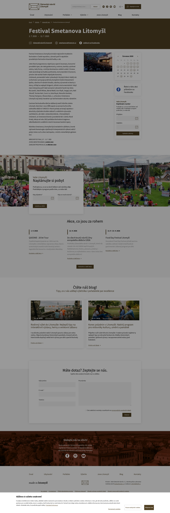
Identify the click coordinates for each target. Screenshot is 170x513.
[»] (138, 56)
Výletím (37, 22)
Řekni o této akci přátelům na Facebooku (131, 89)
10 (131, 67)
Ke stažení (44, 491)
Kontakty (135, 15)
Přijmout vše (149, 507)
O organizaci (52, 491)
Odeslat (126, 415)
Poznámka (82, 381)
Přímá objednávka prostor (65, 491)
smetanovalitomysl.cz (67, 43)
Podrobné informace (52, 505)
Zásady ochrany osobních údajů (96, 491)
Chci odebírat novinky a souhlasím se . (109, 410)
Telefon (41, 400)
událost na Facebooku (91, 43)
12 (137, 67)
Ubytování (48, 15)
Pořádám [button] (66, 15)
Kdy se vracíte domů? (65, 195)
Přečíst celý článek (36, 343)
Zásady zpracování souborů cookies (118, 491)
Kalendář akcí (46, 22)
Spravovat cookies (114, 509)
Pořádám (66, 474)
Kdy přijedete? (37, 195)
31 (131, 76)
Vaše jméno (42, 381)
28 (121, 76)
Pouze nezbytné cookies (132, 507)
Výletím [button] (83, 15)
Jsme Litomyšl (102, 15)
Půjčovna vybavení (80, 491)
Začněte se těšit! (40, 206)
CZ (120, 7)
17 (131, 70)
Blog (120, 15)
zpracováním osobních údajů (121, 410)
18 (134, 70)
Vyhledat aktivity (127, 133)
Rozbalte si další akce (35, 253)
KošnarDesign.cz (119, 484)
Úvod (32, 15)
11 (134, 67)
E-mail (41, 390)
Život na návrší (49, 318)
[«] (118, 56)
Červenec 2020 (127, 56)
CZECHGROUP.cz (136, 484)
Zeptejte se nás (134, 6)
